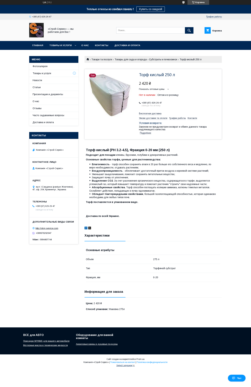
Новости (37, 80)
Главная (37, 45)
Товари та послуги (101, 59)
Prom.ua (140, 359)
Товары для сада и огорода (131, 59)
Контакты (101, 45)
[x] (89, 228)
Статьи (37, 87)
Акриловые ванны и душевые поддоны (97, 344)
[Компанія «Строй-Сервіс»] (36, 36)
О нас (85, 45)
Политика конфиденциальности (152, 362)
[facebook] (86, 228)
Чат (239, 378)
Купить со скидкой (150, 9)
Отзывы (37, 108)
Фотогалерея (40, 66)
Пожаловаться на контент (122, 362)
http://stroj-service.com (47, 228)
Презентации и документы (48, 94)
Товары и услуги (60, 45)
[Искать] (189, 30)
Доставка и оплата (127, 45)
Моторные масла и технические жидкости (45, 345)
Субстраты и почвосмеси (163, 59)
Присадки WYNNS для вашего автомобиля (46, 341)
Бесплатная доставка (150, 113)
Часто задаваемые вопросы (48, 115)
